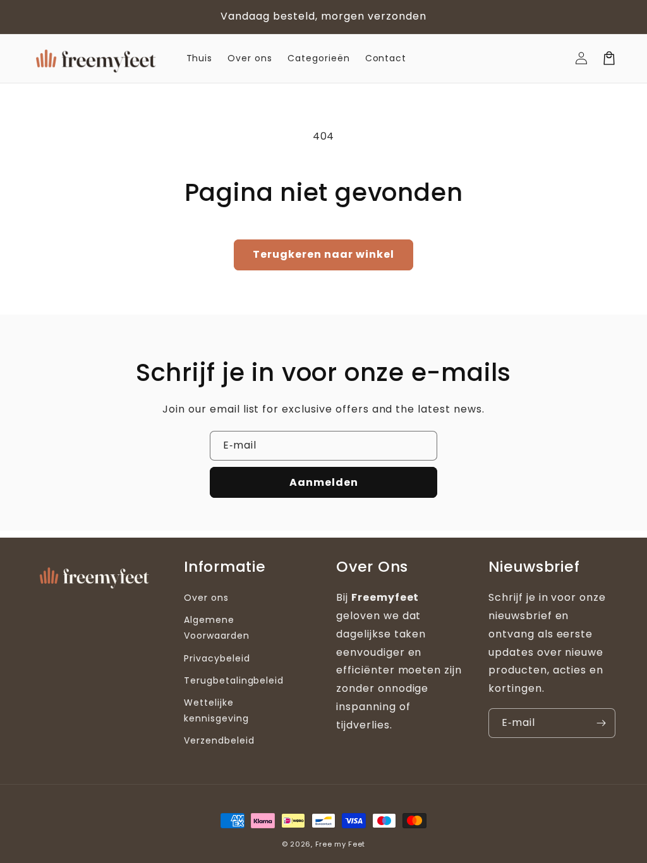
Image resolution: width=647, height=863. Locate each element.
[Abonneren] (601, 723)
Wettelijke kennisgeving (216, 710)
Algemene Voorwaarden (217, 627)
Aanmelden (323, 482)
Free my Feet (340, 844)
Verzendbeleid (219, 740)
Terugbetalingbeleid (234, 680)
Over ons (206, 597)
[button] (609, 58)
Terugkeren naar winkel (323, 254)
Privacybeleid (217, 658)
